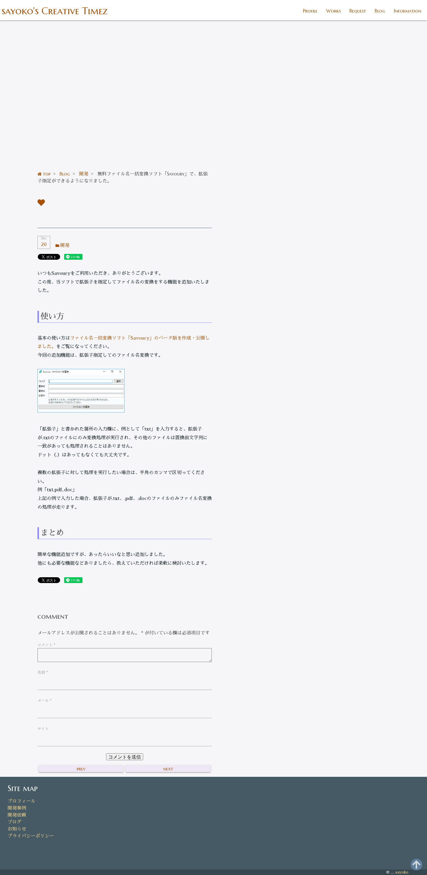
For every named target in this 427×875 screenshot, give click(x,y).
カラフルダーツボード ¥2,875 (309, 438)
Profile (310, 11)
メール (44, 700)
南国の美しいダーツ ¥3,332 (306, 395)
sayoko (401, 872)
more (343, 458)
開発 (64, 245)
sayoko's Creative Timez (54, 11)
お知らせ (17, 829)
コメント (46, 645)
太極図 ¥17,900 (296, 428)
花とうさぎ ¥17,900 (300, 406)
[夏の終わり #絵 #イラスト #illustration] (394, 256)
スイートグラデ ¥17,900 (304, 417)
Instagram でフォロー (347, 340)
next (168, 769)
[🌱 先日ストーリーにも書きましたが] (292, 256)
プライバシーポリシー (31, 836)
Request (357, 11)
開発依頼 (17, 815)
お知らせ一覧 (410, 165)
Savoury (52, 592)
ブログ (14, 822)
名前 (42, 672)
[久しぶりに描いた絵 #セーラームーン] (394, 307)
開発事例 (17, 808)
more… (413, 77)
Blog (380, 11)
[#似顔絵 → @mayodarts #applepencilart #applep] (343, 307)
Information (407, 11)
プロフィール (21, 801)
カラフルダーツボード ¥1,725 (308, 449)
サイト (43, 729)
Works (333, 11)
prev (81, 769)
